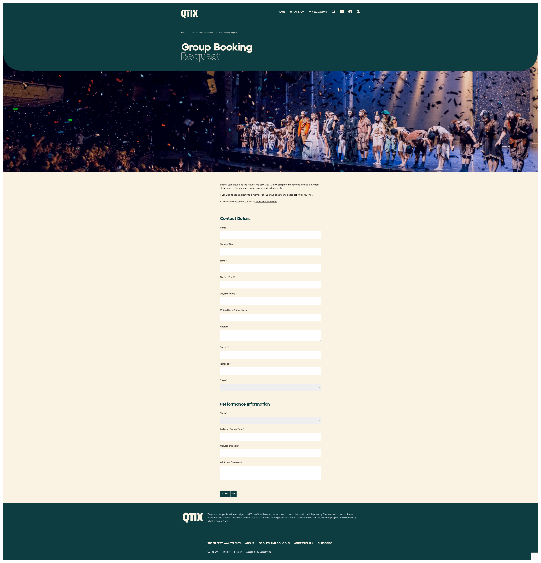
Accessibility (303, 543)
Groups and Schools (274, 543)
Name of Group (227, 244)
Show (223, 413)
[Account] (358, 11)
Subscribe (325, 543)
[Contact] (342, 11)
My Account (318, 12)
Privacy (238, 551)
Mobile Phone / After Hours (233, 310)
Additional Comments (231, 462)
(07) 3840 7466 (305, 194)
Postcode (225, 363)
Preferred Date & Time (232, 429)
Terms (226, 551)
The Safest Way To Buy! (224, 543)
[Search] (333, 12)
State (223, 380)
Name (223, 227)
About (249, 543)
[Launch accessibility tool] (350, 11)
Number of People (229, 445)
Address (225, 326)
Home (281, 12)
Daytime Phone (228, 293)
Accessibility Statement (258, 551)
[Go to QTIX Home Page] (189, 14)
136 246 (214, 551)
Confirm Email (227, 277)
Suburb (224, 347)
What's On (297, 12)
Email (223, 260)
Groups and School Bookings (202, 33)
